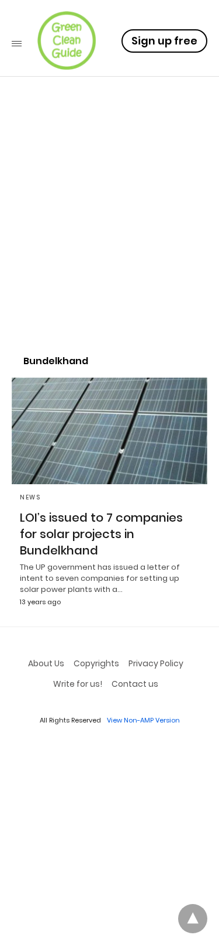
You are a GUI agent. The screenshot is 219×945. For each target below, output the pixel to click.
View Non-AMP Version (143, 720)
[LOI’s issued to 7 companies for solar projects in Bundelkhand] (109, 431)
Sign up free (164, 40)
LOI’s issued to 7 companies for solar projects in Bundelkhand (101, 534)
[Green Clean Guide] (66, 40)
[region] (109, 243)
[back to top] (192, 918)
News (30, 497)
